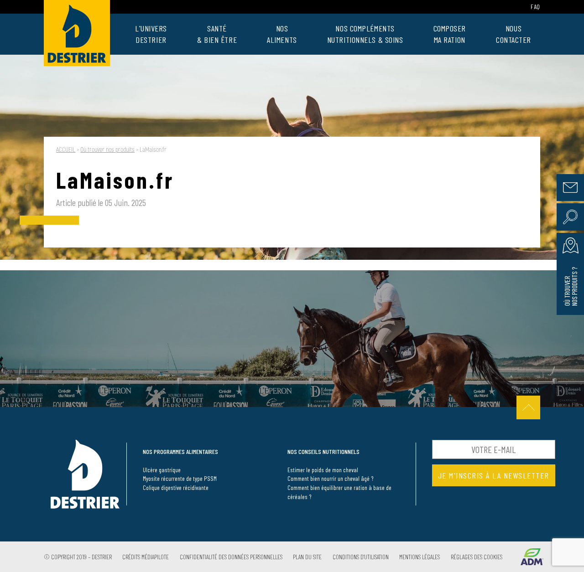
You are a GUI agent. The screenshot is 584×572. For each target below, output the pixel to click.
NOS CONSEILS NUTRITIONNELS (323, 451)
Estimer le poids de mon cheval (322, 470)
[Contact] (570, 187)
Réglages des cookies (476, 557)
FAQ (535, 6)
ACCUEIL (65, 150)
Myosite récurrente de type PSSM (180, 478)
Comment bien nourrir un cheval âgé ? (330, 478)
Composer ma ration (449, 34)
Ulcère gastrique (162, 470)
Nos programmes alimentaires (180, 451)
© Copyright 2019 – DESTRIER (78, 557)
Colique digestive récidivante (176, 487)
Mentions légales (419, 557)
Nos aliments (282, 34)
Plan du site (307, 557)
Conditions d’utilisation (361, 557)
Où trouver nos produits (107, 150)
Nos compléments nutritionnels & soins (365, 34)
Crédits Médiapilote (145, 557)
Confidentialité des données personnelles (231, 557)
